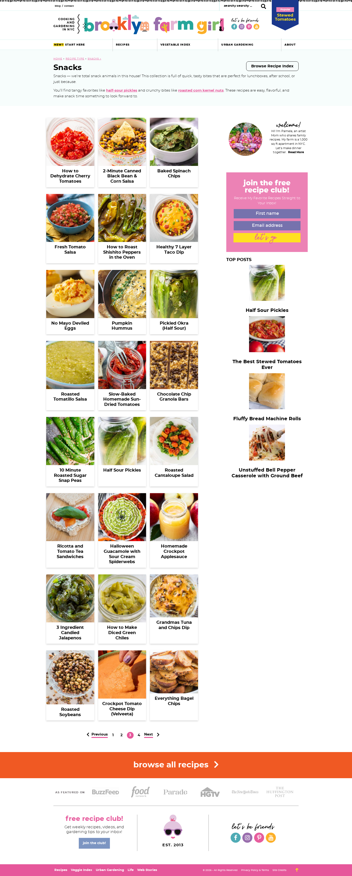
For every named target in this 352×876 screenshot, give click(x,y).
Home (57, 59)
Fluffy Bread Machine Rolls (267, 418)
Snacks (93, 59)
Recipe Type (75, 59)
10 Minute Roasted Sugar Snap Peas (70, 475)
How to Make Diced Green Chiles (122, 632)
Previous (99, 734)
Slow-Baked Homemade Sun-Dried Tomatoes (122, 399)
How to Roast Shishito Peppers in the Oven (122, 252)
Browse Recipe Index (272, 66)
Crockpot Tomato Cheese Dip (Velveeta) (122, 709)
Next (148, 734)
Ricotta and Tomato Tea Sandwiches (70, 551)
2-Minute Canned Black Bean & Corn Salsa (122, 176)
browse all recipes (172, 765)
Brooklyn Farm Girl (153, 24)
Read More (296, 152)
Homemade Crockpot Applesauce (174, 551)
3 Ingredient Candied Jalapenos (70, 632)
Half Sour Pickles (122, 470)
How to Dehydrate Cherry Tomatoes (70, 176)
